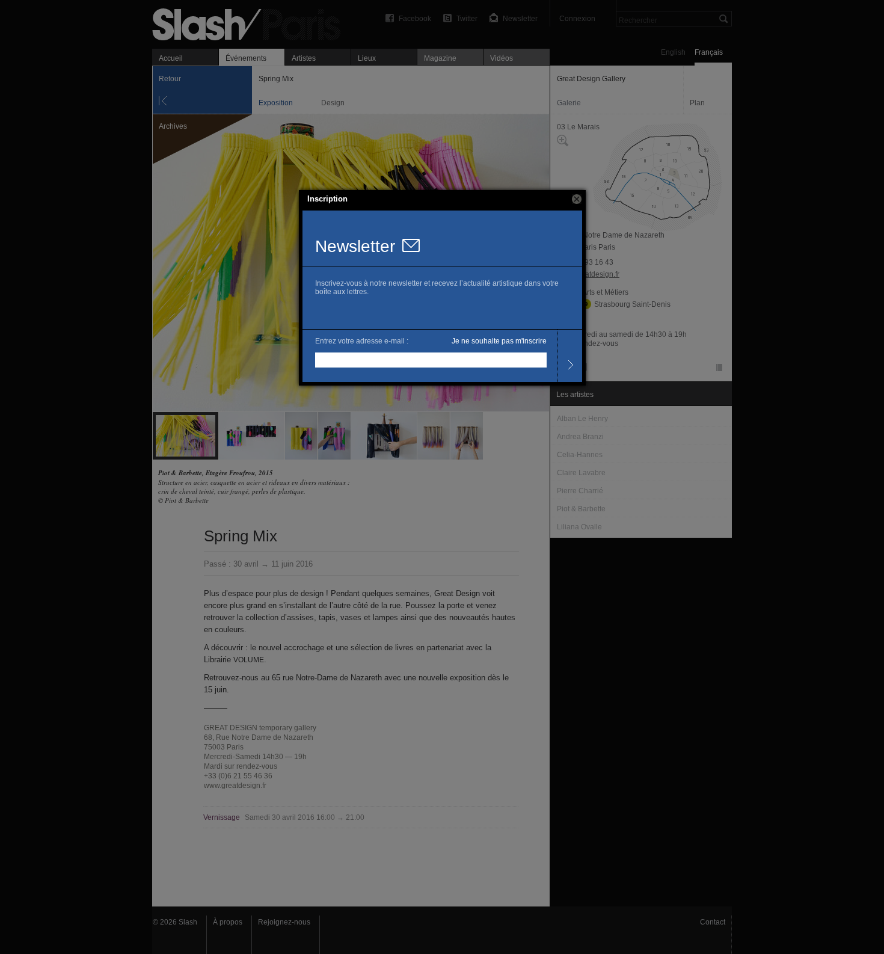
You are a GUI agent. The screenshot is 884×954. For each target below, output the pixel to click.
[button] (577, 199)
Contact (712, 922)
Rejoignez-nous (284, 922)
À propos (227, 922)
